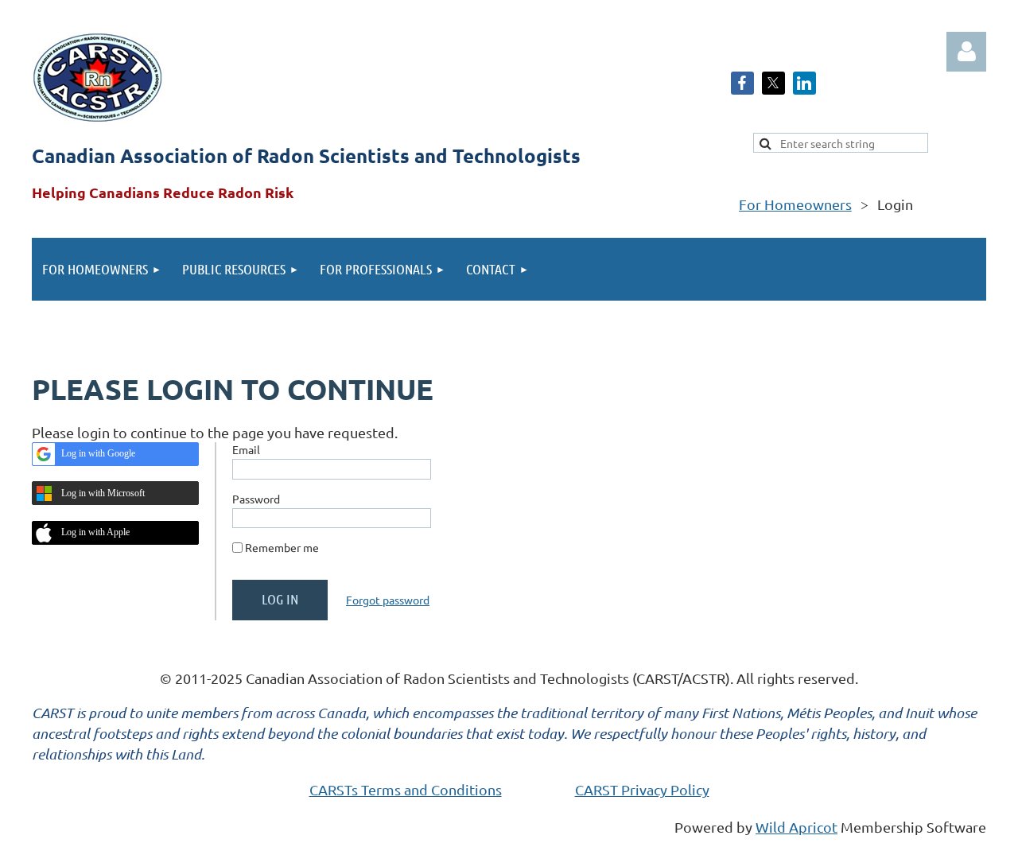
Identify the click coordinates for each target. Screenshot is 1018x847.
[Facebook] (742, 83)
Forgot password (387, 600)
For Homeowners (795, 204)
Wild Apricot (796, 826)
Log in (966, 52)
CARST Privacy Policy (642, 789)
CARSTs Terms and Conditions (405, 789)
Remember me (282, 547)
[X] (773, 83)
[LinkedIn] (804, 83)
